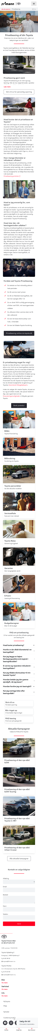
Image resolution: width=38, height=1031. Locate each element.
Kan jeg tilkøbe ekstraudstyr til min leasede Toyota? (16, 674)
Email (5, 887)
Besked (5, 895)
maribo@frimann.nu (9, 975)
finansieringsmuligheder (11, 396)
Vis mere (4, 983)
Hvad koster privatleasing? (13, 645)
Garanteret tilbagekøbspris (18, 385)
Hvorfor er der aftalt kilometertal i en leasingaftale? (17, 651)
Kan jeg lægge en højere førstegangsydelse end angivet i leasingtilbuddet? (15, 659)
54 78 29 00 (6, 972)
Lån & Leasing (5, 9)
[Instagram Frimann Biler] (11, 1023)
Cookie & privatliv (9, 1018)
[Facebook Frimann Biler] (5, 1023)
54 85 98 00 (6, 958)
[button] (27, 1022)
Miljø (5, 1006)
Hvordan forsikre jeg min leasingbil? (17, 686)
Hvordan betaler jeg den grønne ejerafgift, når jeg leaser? (15, 681)
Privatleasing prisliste (11, 176)
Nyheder (6, 1012)
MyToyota (6, 1001)
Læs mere (7, 87)
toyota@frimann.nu (9, 961)
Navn (5, 906)
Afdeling (6, 878)
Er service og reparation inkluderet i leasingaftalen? (17, 667)
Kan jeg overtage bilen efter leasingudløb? (14, 692)
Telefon (5, 914)
